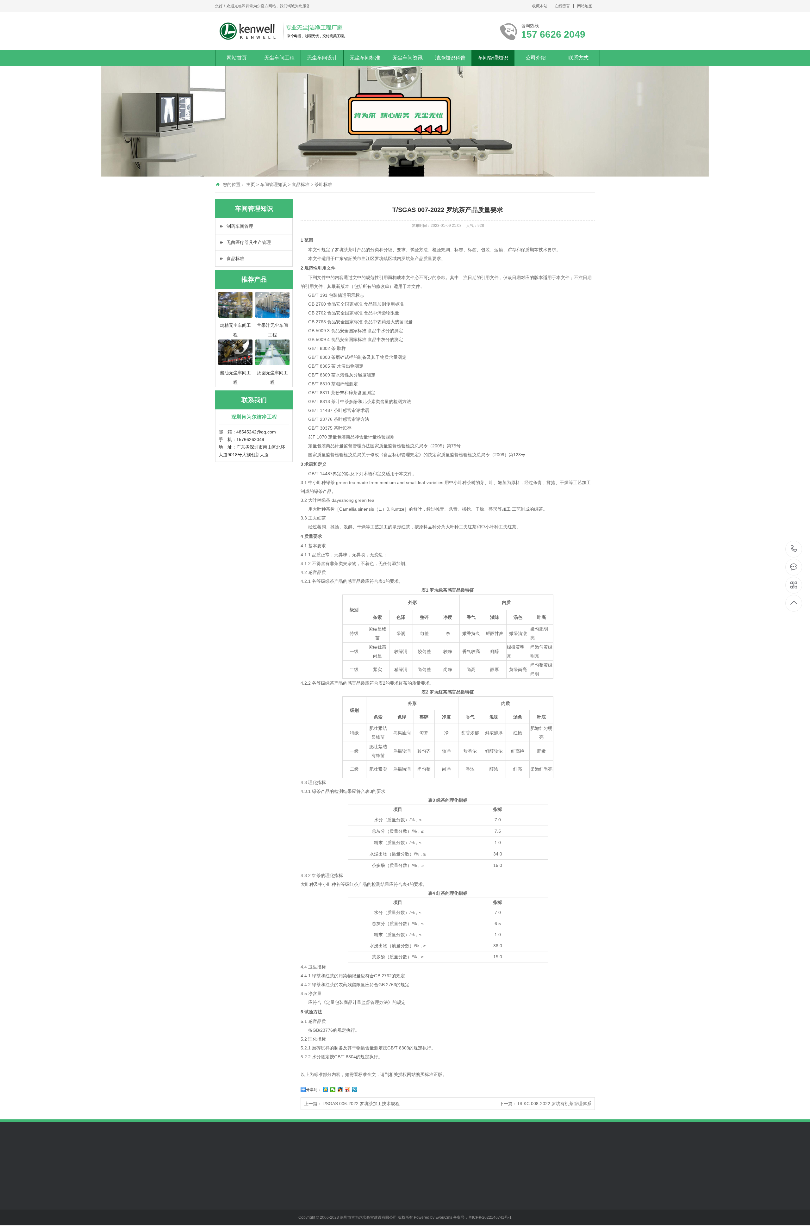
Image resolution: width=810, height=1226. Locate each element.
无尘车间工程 (279, 57)
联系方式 (578, 57)
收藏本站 (539, 6)
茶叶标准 (323, 184)
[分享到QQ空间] (325, 1089)
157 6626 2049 (794, 549)
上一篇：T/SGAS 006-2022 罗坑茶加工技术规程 (352, 1103)
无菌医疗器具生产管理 (249, 242)
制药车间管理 (240, 226)
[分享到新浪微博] (347, 1089)
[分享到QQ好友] (340, 1089)
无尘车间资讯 (407, 57)
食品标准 (300, 184)
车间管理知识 (493, 57)
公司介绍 (536, 57)
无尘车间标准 (365, 57)
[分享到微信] (333, 1089)
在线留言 (562, 6)
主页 (250, 184)
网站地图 (584, 6)
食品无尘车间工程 (233, 1189)
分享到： (313, 1089)
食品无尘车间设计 (277, 1189)
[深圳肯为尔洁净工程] (282, 31)
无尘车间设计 (322, 57)
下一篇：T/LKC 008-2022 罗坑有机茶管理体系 (545, 1103)
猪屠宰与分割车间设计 (279, 1201)
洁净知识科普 (450, 57)
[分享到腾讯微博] (355, 1089)
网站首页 (237, 57)
